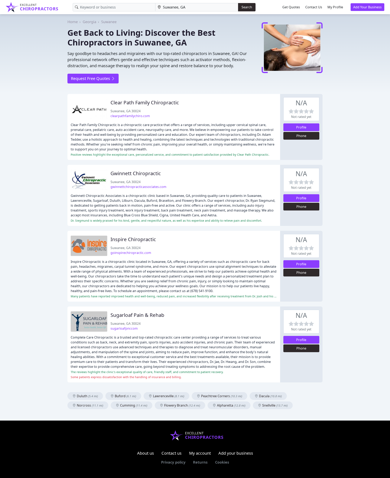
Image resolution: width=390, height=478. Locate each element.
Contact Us (313, 7)
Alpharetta (230, 405)
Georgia (89, 21)
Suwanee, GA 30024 (125, 111)
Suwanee (109, 21)
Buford (125, 396)
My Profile (335, 7)
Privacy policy (173, 462)
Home (72, 21)
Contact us (171, 453)
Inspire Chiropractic (133, 239)
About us (145, 453)
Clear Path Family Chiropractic (144, 102)
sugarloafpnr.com (124, 328)
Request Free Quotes (91, 78)
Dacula (270, 396)
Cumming (133, 405)
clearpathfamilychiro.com (130, 116)
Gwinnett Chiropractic (135, 173)
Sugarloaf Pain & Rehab (137, 315)
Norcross (89, 405)
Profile (301, 127)
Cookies (222, 462)
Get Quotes (291, 7)
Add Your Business (367, 7)
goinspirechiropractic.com (130, 252)
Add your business (235, 453)
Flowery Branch (181, 405)
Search (247, 7)
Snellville (274, 405)
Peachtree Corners (221, 396)
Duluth (87, 396)
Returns (200, 462)
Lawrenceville (168, 396)
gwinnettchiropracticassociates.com (138, 187)
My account (200, 453)
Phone (301, 136)
